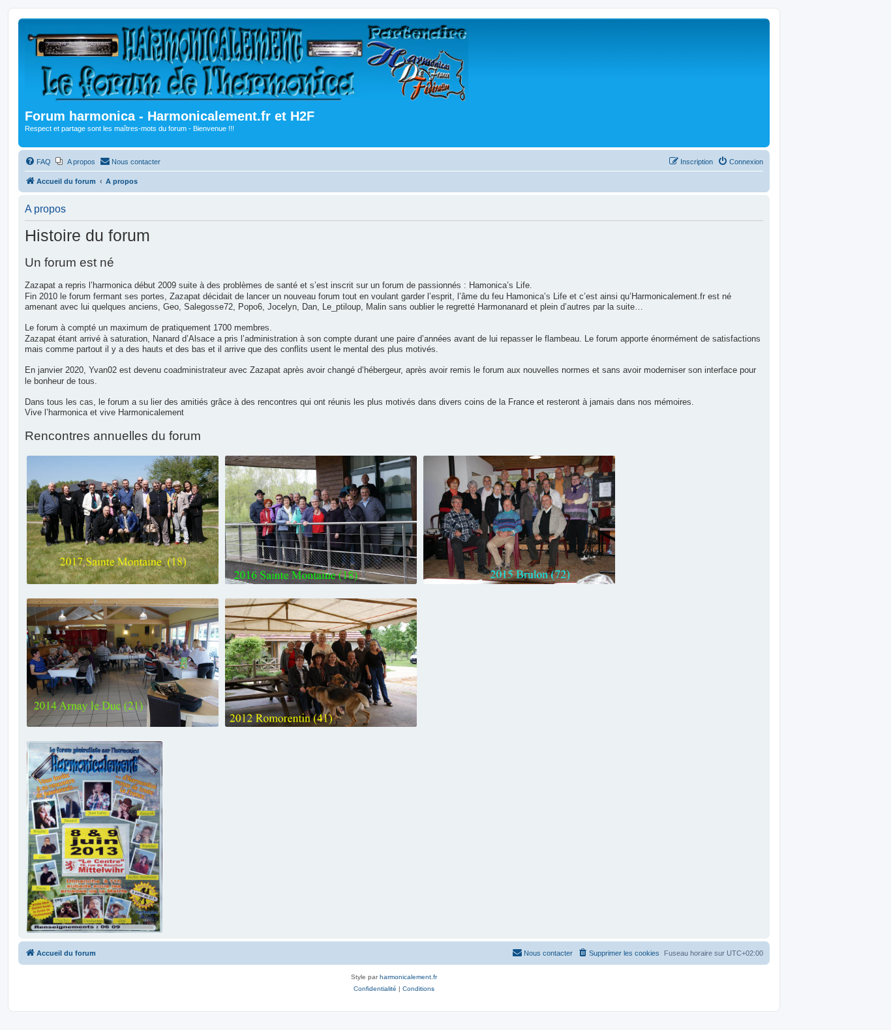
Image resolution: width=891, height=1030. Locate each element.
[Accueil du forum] (251, 65)
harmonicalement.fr (408, 976)
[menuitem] (38, 161)
